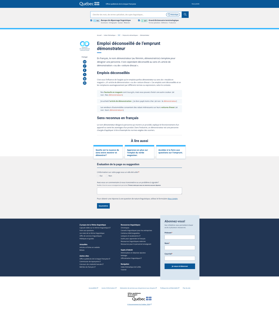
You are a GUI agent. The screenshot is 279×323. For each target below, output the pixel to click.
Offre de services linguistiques (91, 236)
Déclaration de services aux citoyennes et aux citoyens (137, 288)
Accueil (99, 35)
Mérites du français (87, 267)
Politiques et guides (87, 239)
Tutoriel (123, 270)
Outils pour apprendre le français (133, 239)
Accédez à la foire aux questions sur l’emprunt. (170, 151)
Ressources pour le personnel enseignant (136, 244)
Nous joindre (195, 4)
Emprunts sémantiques (130, 35)
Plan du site (186, 288)
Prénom (168, 232)
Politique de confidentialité (169, 288)
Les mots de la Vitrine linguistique (92, 233)
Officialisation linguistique (130, 258)
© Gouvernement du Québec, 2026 (138, 304)
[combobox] (136, 14)
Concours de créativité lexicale (91, 264)
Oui (101, 176)
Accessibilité (92, 288)
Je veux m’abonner (180, 266)
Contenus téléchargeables (130, 233)
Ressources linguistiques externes (133, 241)
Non (110, 176)
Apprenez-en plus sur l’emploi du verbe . (137, 152)
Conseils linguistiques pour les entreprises (136, 230)
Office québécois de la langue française (121, 4)
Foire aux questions (87, 230)
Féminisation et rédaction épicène (133, 253)
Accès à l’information (108, 288)
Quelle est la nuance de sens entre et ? (107, 152)
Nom (167, 243)
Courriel (169, 254)
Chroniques (125, 228)
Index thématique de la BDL (131, 267)
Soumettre (103, 206)
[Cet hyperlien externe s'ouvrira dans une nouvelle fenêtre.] (89, 4)
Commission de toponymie (89, 261)
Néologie (124, 255)
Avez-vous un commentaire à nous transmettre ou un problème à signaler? (128, 182)
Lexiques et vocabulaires (130, 236)
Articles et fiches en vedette (90, 247)
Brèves (82, 250)
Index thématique (109, 35)
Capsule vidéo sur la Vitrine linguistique (94, 228)
